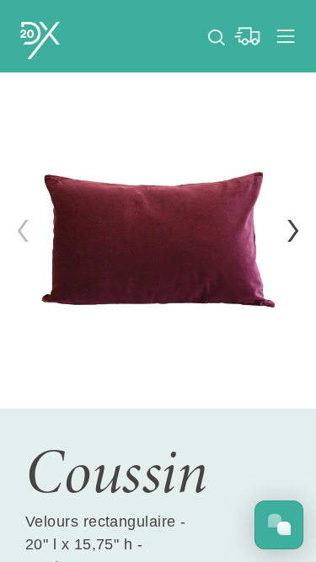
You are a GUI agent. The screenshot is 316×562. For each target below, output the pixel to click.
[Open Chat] (278, 524)
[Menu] (286, 36)
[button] (293, 231)
